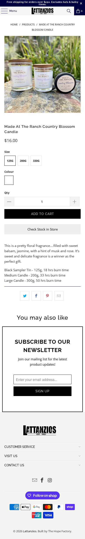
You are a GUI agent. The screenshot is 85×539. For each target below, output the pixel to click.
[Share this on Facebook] (36, 296)
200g (23, 161)
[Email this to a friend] (59, 296)
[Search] (69, 11)
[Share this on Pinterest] (47, 296)
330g (36, 161)
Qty (6, 193)
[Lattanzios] (42, 11)
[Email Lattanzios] (34, 480)
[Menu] (2, 11)
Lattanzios (29, 531)
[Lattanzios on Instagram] (50, 480)
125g (10, 161)
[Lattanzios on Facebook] (42, 480)
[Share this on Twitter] (24, 296)
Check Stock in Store (42, 229)
